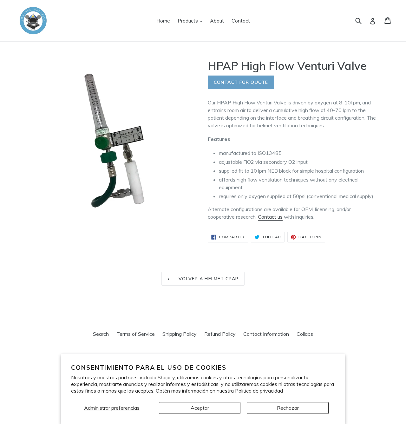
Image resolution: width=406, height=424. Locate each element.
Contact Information (266, 334)
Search (101, 334)
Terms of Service (135, 334)
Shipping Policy (179, 334)
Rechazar (288, 408)
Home (163, 20)
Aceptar (200, 408)
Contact (241, 20)
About (217, 20)
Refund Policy (220, 334)
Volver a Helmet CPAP (208, 279)
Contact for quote (241, 82)
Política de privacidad (259, 391)
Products (192, 20)
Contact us (270, 217)
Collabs (305, 334)
